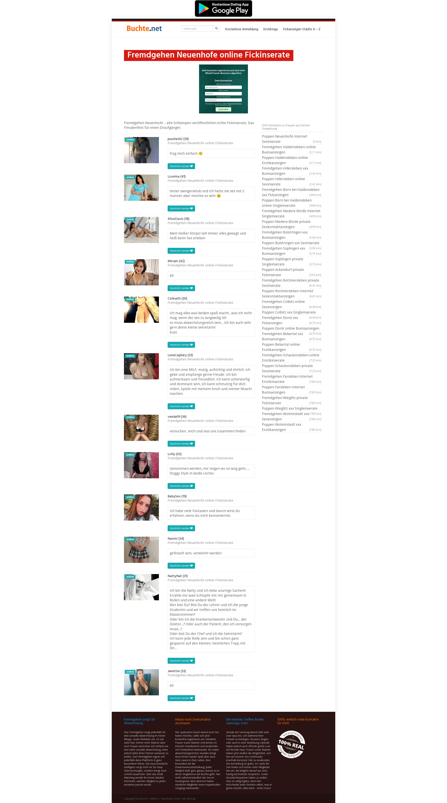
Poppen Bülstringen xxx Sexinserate (291, 243)
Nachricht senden (180, 166)
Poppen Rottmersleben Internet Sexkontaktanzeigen (291, 293)
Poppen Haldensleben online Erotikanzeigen (291, 160)
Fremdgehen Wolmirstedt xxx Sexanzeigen (291, 416)
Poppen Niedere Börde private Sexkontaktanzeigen (291, 224)
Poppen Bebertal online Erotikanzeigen (291, 347)
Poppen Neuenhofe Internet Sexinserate (291, 139)
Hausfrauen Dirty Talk (173, 798)
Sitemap (191, 798)
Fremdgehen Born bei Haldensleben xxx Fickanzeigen (291, 192)
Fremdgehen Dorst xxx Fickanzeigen (291, 320)
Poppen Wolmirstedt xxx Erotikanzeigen (291, 427)
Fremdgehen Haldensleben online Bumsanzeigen (291, 149)
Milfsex (154, 798)
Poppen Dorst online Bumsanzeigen (291, 328)
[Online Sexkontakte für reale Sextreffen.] (144, 29)
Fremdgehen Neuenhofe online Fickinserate (200, 143)
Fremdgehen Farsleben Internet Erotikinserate (291, 379)
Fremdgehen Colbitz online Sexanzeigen (291, 304)
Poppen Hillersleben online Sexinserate (291, 181)
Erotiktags (270, 29)
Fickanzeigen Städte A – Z (301, 29)
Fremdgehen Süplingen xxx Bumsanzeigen (291, 251)
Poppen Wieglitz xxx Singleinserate (291, 408)
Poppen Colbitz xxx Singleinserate (291, 312)
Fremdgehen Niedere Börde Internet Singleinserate (291, 213)
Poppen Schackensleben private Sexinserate (291, 368)
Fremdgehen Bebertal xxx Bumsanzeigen (291, 336)
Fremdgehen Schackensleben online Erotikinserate (291, 358)
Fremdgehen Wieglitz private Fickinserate (291, 400)
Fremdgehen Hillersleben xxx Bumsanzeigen (291, 171)
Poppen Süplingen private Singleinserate (291, 262)
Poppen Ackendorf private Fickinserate (291, 272)
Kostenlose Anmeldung (241, 29)
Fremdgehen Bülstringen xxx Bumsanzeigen (291, 235)
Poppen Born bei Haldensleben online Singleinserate (291, 203)
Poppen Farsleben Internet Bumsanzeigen (291, 390)
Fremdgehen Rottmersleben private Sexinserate (291, 283)
